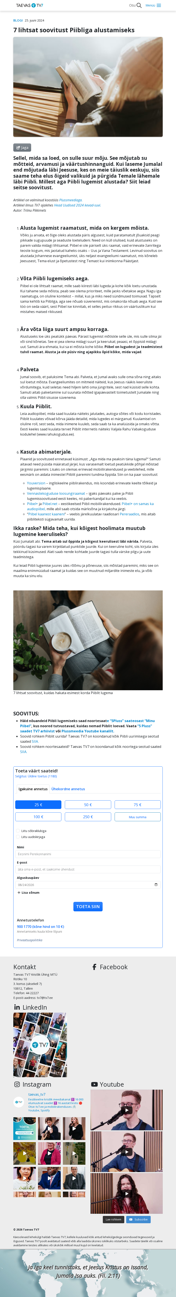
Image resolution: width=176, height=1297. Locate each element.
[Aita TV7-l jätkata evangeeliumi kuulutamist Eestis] (24, 1128)
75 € (137, 804)
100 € (38, 816)
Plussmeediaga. (71, 200)
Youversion (36, 483)
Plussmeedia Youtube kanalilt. (88, 731)
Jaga (24, 147)
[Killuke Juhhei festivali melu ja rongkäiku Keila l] (24, 1153)
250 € (88, 816)
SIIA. (35, 741)
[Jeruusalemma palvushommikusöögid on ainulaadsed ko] (49, 1178)
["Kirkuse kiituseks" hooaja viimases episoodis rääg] (49, 1153)
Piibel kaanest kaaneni (46, 514)
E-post (22, 862)
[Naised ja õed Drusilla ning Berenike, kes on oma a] (24, 1178)
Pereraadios (129, 514)
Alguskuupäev (28, 878)
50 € (88, 804)
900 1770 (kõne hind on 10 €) (40, 926)
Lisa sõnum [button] (30, 892)
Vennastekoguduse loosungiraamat (56, 493)
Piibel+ (32, 503)
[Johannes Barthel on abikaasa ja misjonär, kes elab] (74, 1178)
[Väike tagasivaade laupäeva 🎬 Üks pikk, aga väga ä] (74, 1153)
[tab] (33, 788)
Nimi (20, 847)
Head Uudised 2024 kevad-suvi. (77, 205)
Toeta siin (88, 906)
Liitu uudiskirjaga (33, 837)
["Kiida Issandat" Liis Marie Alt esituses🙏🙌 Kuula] (74, 1128)
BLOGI (18, 20)
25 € (38, 804)
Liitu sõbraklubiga (33, 831)
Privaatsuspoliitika (29, 940)
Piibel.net (49, 503)
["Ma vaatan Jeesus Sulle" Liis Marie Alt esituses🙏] (49, 1128)
